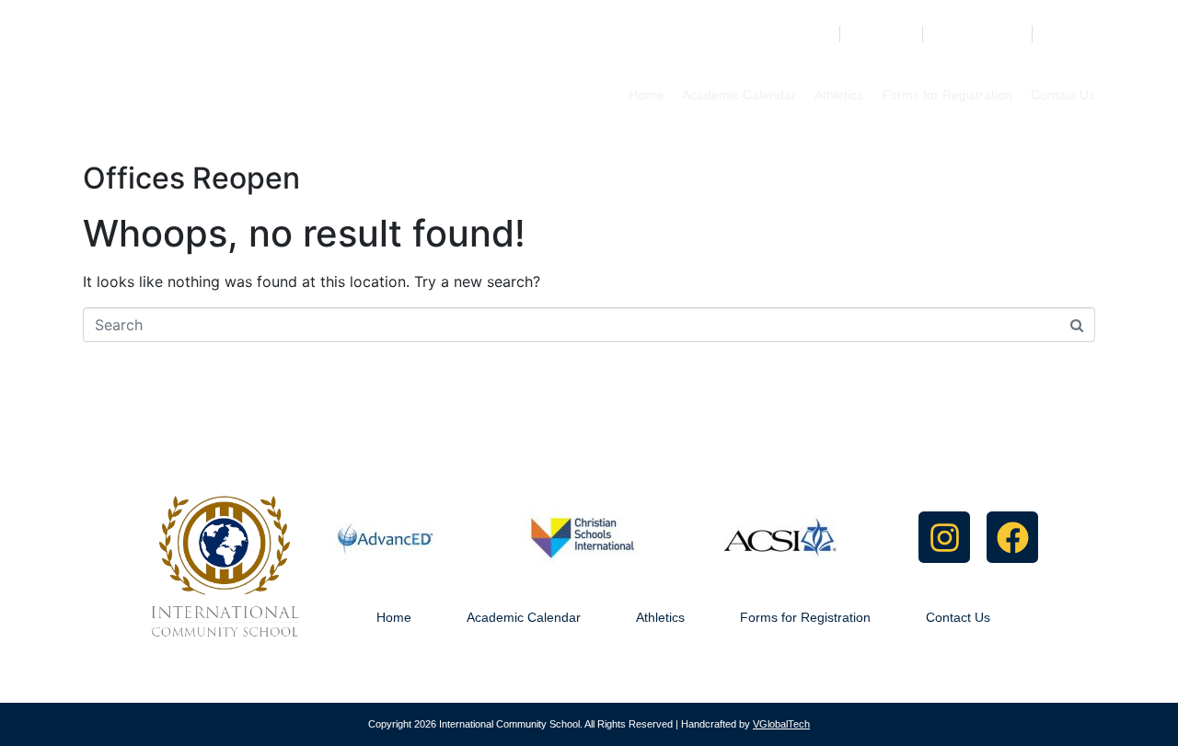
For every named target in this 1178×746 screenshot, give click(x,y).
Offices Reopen (191, 178)
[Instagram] (944, 537)
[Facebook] (1012, 537)
